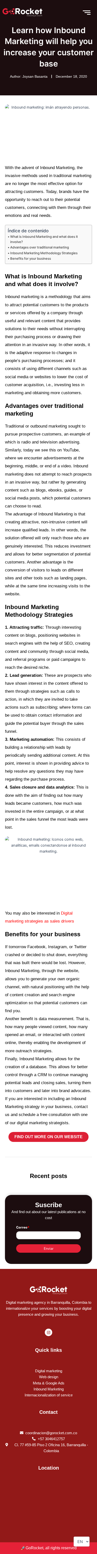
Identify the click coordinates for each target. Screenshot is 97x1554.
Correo (22, 1227)
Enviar (48, 1248)
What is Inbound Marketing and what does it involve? (44, 239)
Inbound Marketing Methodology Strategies (44, 253)
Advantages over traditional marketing (39, 247)
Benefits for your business (30, 258)
